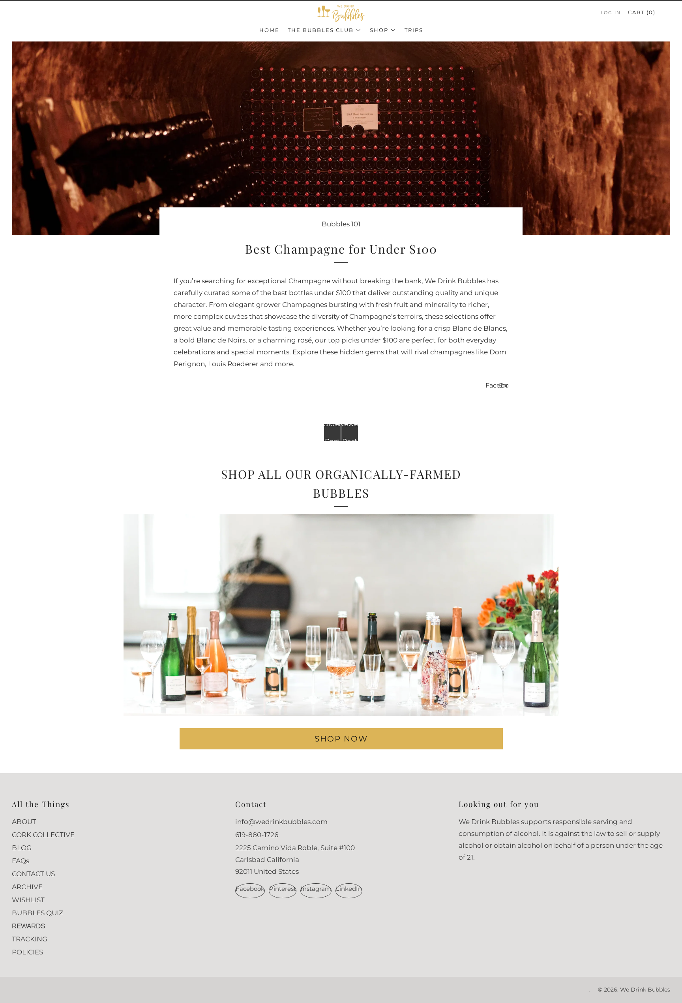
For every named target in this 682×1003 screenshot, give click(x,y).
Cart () (642, 12)
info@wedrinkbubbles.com (281, 822)
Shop (379, 30)
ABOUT (24, 822)
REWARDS (28, 926)
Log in (611, 12)
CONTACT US (33, 874)
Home (269, 30)
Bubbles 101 (341, 224)
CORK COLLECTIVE (43, 835)
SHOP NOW (341, 738)
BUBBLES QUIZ (37, 913)
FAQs (20, 861)
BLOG (22, 848)
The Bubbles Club (321, 30)
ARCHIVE (27, 887)
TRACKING (29, 939)
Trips (414, 30)
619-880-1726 (256, 835)
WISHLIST (28, 900)
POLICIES (27, 952)
